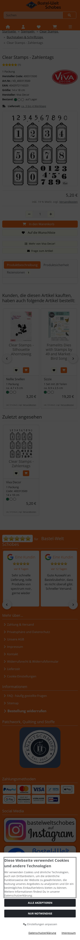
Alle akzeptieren (40, 902)
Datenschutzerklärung (42, 933)
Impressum (69, 933)
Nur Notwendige (40, 913)
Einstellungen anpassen (41, 924)
